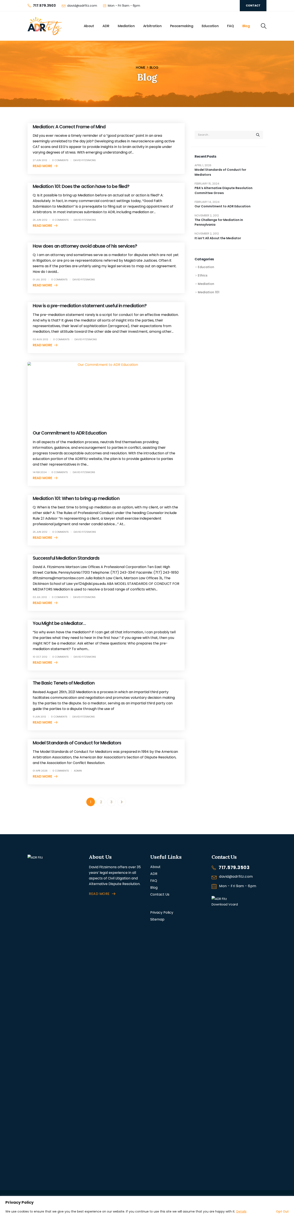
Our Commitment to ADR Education (70, 433)
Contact (253, 5)
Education (210, 25)
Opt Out (282, 1211)
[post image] (106, 392)
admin (78, 770)
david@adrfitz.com (82, 5)
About (89, 25)
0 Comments (60, 160)
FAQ (230, 25)
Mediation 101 (208, 292)
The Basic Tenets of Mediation (63, 683)
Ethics (202, 275)
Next (121, 802)
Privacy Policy (161, 912)
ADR (105, 25)
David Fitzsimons (84, 160)
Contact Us (159, 894)
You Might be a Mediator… (59, 623)
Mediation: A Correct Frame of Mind (69, 127)
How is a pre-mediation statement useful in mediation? (90, 306)
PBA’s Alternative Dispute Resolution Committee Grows (223, 190)
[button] (263, 26)
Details (241, 1211)
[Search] (258, 135)
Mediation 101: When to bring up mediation (76, 498)
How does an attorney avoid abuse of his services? (85, 246)
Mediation (126, 25)
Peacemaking (181, 25)
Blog (246, 25)
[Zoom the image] (55, 857)
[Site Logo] (45, 26)
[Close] (289, 1199)
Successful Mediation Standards (66, 558)
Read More (99, 893)
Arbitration (152, 25)
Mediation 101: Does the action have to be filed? (81, 186)
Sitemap (157, 919)
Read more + (44, 165)
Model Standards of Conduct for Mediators (77, 743)
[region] (147, 1207)
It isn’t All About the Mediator (218, 238)
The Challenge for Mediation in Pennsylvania (219, 222)
